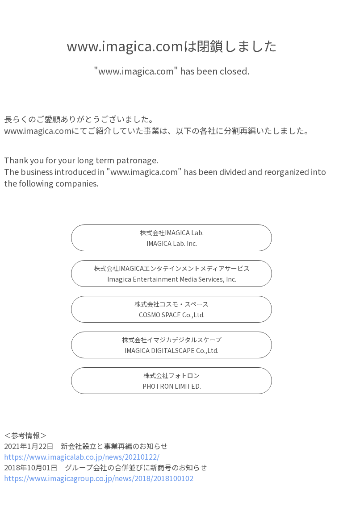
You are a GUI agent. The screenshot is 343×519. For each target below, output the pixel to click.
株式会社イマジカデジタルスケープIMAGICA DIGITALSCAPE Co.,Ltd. (172, 345)
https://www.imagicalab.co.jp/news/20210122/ (81, 456)
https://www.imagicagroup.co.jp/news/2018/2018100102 (98, 478)
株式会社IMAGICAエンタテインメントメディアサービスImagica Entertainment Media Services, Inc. (172, 273)
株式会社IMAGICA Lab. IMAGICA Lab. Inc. (172, 238)
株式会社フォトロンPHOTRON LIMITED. (171, 380)
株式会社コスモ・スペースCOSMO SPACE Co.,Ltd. (171, 309)
